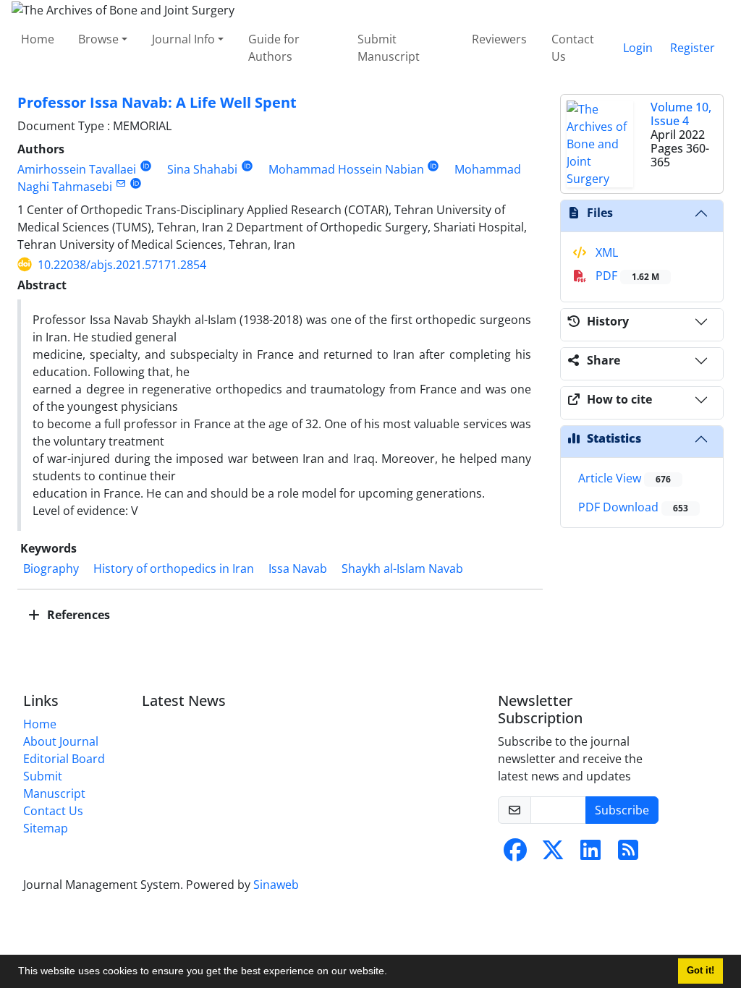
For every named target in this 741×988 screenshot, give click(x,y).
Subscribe (622, 810)
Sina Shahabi (202, 169)
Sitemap (45, 828)
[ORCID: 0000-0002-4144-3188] (434, 166)
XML (605, 252)
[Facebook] (515, 854)
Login (638, 48)
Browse (98, 39)
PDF (626, 276)
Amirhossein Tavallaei (76, 169)
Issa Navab (297, 568)
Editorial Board (64, 759)
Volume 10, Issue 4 (681, 114)
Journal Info (183, 39)
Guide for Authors (274, 47)
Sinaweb (276, 885)
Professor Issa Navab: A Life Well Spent (157, 102)
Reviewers (499, 39)
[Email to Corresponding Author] (120, 183)
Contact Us (572, 47)
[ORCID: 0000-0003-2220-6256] (146, 166)
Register (692, 48)
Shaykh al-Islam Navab (402, 568)
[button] (392, 973)
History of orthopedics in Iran (173, 568)
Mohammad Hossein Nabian (346, 169)
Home (37, 39)
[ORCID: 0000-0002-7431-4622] (247, 166)
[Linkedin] (590, 854)
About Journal (60, 741)
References (77, 615)
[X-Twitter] (552, 854)
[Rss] (628, 854)
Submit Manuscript (388, 47)
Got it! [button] (700, 971)
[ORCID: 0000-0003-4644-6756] (136, 183)
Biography (51, 568)
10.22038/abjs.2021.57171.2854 (122, 265)
